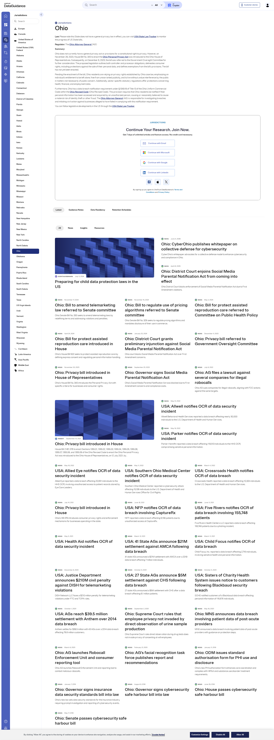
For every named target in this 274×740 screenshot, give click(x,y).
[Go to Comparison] (6, 53)
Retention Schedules (121, 210)
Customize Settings (199, 735)
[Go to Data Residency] (6, 68)
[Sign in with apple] (158, 182)
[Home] (15, 5)
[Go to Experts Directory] (6, 728)
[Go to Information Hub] (6, 33)
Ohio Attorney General (80, 44)
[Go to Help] (6, 721)
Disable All (220, 735)
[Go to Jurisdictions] (6, 40)
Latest (59, 210)
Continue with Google (157, 162)
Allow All (240, 735)
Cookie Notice (158, 735)
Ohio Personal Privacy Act (115, 57)
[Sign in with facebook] (149, 182)
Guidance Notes (76, 210)
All (60, 228)
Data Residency (98, 210)
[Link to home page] (6, 16)
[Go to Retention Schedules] (6, 61)
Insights (83, 228)
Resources (99, 228)
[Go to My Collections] (6, 25)
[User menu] (267, 5)
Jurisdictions (64, 22)
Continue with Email (157, 143)
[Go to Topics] (6, 46)
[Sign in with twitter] (166, 182)
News (70, 228)
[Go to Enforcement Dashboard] (6, 81)
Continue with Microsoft (159, 152)
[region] (137, 735)
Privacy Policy (163, 192)
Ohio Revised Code (79, 92)
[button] (41, 14)
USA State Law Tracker (145, 36)
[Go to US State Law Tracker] (6, 74)
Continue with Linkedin (158, 172)
